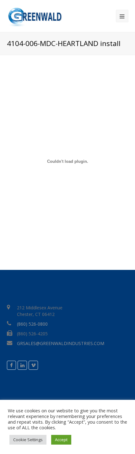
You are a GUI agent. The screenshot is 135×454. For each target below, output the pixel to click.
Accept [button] (61, 439)
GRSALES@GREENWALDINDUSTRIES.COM (60, 343)
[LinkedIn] (22, 365)
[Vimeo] (33, 365)
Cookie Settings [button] (28, 439)
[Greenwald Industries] (34, 17)
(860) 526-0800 (32, 324)
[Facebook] (11, 365)
